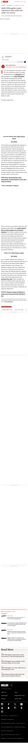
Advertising (4, 695)
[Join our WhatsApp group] (4, 712)
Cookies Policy (13, 715)
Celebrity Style (18, 5)
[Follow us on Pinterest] (17, 708)
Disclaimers (4, 715)
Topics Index (18, 698)
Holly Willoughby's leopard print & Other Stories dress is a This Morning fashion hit (12, 655)
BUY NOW (14, 141)
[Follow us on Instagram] (4, 704)
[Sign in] (24, 1)
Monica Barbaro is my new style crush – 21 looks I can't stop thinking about (16, 618)
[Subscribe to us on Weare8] (23, 708)
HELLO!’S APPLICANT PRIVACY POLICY (10, 734)
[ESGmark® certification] (10, 685)
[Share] (25, 62)
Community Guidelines (7, 719)
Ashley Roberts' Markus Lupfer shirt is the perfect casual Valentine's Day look (12, 675)
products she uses (6, 279)
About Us (3, 692)
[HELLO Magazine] (5, 2)
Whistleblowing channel (8, 723)
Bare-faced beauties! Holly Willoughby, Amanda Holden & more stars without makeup (13, 179)
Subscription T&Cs (20, 695)
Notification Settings (7, 727)
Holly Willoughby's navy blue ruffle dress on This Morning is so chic (13, 668)
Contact (3, 698)
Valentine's (18, 74)
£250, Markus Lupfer (17, 253)
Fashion (9, 5)
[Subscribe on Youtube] (4, 708)
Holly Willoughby (19, 76)
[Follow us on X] (17, 704)
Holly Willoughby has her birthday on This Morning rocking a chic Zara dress (13, 662)
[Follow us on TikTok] (23, 704)
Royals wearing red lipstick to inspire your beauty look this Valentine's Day (13, 294)
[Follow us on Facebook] (11, 704)
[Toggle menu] (1, 1)
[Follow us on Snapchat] (11, 708)
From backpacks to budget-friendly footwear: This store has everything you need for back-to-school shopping (17, 624)
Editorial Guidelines (7, 730)
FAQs (16, 692)
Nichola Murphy (8, 56)
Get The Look (19, 309)
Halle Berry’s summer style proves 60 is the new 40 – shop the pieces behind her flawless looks (16, 633)
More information (9, 301)
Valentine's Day (7, 309)
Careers (3, 738)
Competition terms (19, 727)
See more (3, 613)
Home (3, 5)
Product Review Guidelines (14, 738)
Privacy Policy (21, 723)
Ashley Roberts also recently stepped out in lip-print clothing (13, 230)
